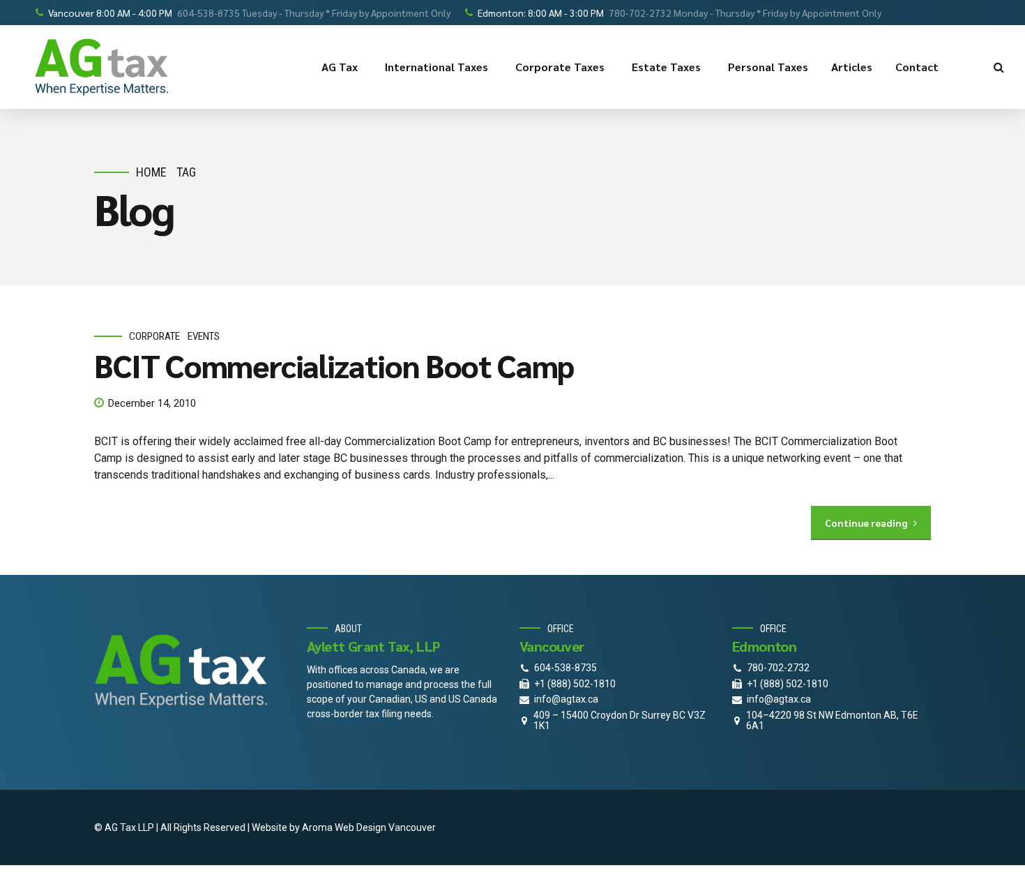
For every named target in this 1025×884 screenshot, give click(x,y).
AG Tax (339, 66)
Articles (851, 66)
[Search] (999, 67)
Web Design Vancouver (385, 827)
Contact (917, 66)
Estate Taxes (666, 66)
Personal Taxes (768, 66)
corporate (154, 336)
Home (151, 172)
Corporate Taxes (560, 66)
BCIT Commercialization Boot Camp (334, 365)
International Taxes (436, 66)
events (204, 336)
